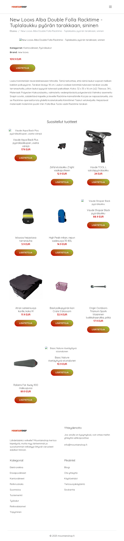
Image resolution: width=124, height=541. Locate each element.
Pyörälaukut (45, 47)
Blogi (67, 467)
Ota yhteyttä (70, 472)
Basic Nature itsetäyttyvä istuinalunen (62, 359)
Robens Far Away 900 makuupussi (25, 386)
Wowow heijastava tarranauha (25, 239)
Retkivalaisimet (18, 506)
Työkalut (14, 500)
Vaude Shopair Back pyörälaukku (98, 212)
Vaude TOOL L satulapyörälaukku (98, 169)
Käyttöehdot (71, 478)
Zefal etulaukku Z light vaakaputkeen (62, 169)
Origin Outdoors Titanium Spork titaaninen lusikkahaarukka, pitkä (98, 313)
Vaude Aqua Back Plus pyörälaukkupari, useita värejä (26, 143)
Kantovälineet (30, 47)
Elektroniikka (16, 467)
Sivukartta (69, 489)
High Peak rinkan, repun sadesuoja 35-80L (62, 239)
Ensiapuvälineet (18, 472)
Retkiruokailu (16, 484)
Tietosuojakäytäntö (74, 484)
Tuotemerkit (16, 495)
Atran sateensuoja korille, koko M (25, 310)
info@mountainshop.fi (75, 444)
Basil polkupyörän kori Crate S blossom (62, 310)
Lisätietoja (22, 68)
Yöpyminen (15, 512)
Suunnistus (15, 489)
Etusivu (13, 31)
